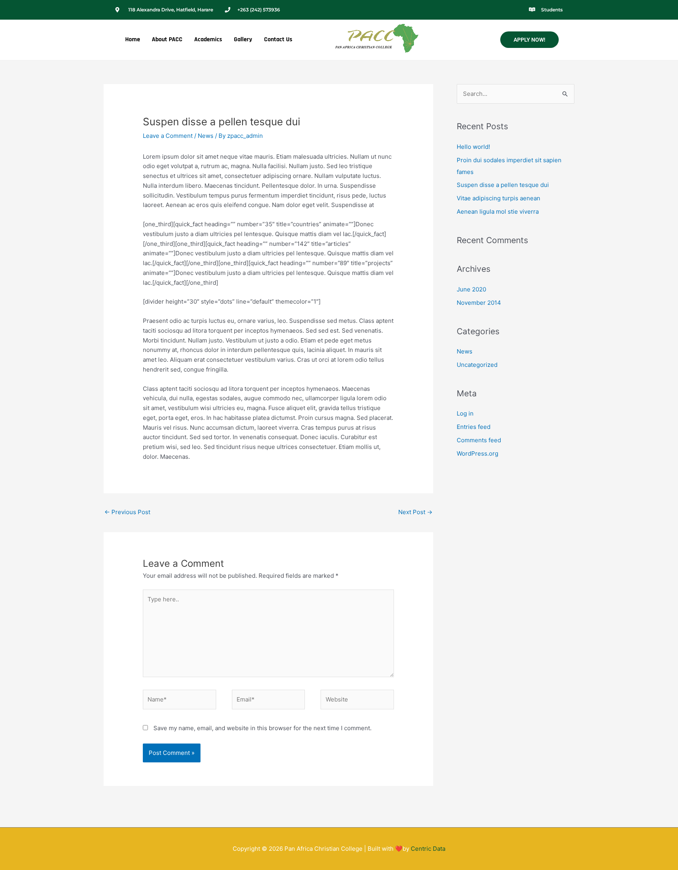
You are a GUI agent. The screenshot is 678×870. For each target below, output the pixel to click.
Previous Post (127, 512)
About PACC (167, 39)
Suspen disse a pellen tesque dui (503, 185)
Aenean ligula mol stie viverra (498, 211)
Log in (465, 413)
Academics (208, 39)
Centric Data (428, 848)
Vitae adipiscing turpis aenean (498, 198)
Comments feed (479, 440)
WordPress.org (477, 453)
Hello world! (473, 146)
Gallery (243, 39)
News (205, 135)
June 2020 (471, 289)
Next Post (415, 512)
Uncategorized (477, 364)
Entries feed (473, 426)
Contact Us (278, 39)
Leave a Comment (168, 135)
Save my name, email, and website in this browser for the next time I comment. (262, 728)
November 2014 (479, 302)
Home (132, 39)
